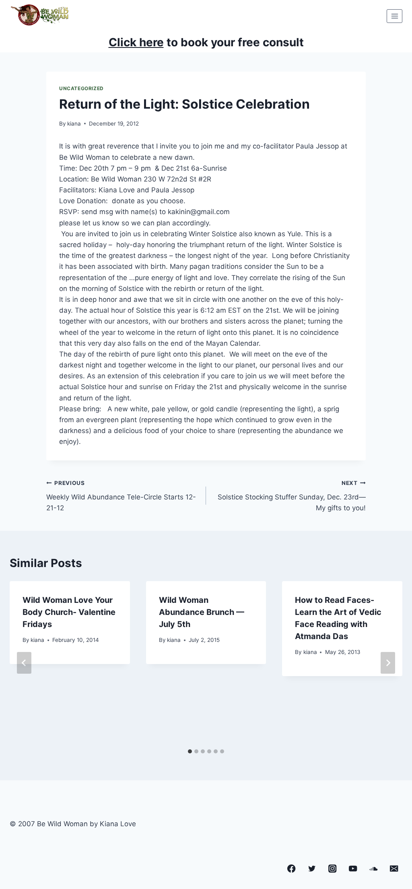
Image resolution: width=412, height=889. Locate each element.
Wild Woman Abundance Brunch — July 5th (201, 612)
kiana (74, 123)
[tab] (190, 751)
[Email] (394, 868)
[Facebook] (291, 868)
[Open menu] (394, 16)
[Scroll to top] (391, 848)
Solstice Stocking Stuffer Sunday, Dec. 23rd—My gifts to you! (292, 496)
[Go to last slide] (24, 663)
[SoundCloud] (373, 868)
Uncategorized (81, 88)
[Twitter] (312, 868)
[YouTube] (353, 868)
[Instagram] (332, 868)
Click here (136, 42)
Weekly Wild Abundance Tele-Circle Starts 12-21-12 (121, 496)
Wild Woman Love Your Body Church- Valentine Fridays (69, 612)
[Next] (388, 663)
